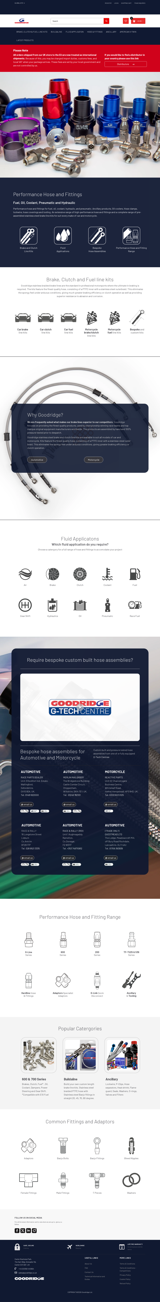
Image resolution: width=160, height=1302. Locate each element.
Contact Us (89, 1272)
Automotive (37, 459)
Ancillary (111, 32)
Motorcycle (93, 459)
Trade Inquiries (139, 3)
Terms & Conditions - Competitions (128, 1269)
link (136, 58)
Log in (116, 3)
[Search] (106, 21)
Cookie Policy (125, 1279)
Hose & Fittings (94, 32)
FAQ (86, 1268)
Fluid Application (75, 32)
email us (28, 804)
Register (108, 3)
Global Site (19, 3)
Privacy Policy (125, 1275)
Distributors (123, 64)
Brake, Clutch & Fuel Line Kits (31, 32)
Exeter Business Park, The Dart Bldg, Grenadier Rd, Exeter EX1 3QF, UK (25, 1262)
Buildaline (56, 32)
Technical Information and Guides (95, 1277)
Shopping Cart (126, 3)
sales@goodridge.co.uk (28, 1273)
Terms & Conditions (127, 1264)
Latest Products (24, 40)
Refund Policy (125, 1283)
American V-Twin (128, 32)
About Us (88, 1264)
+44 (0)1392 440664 (26, 1269)
